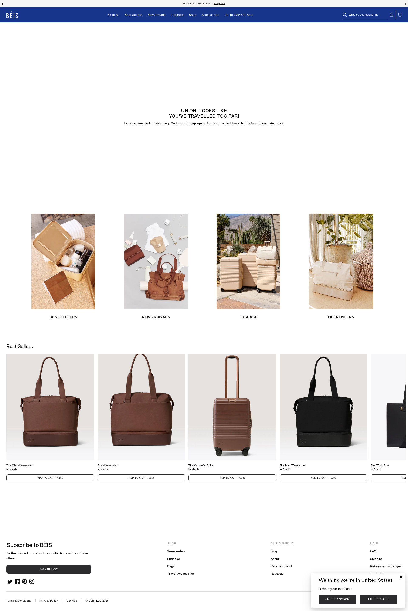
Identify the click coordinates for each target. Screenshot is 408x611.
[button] (365, 14)
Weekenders (176, 551)
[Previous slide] (2, 3)
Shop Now (219, 3)
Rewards (277, 573)
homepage (194, 123)
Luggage (173, 558)
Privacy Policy (49, 600)
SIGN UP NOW (49, 569)
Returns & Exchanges (386, 566)
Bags (170, 566)
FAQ (373, 551)
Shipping (376, 558)
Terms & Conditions (18, 600)
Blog (274, 551)
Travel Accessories (181, 573)
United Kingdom (337, 599)
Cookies (72, 600)
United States (379, 599)
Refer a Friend (281, 566)
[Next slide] (405, 3)
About (275, 558)
